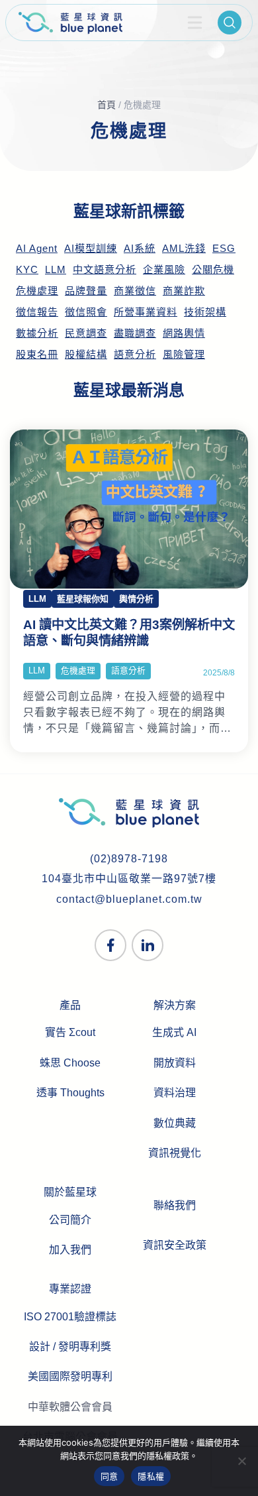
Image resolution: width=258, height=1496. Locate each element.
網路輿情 (184, 333)
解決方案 (174, 1005)
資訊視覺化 (174, 1153)
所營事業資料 (145, 312)
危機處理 (37, 291)
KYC (27, 269)
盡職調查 (135, 333)
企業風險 (164, 269)
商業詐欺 (184, 291)
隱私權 (151, 1476)
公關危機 (213, 269)
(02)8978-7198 (129, 858)
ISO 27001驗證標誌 (70, 1316)
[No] (241, 1460)
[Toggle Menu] (195, 22)
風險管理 (184, 354)
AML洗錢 (184, 248)
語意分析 (135, 354)
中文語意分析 (104, 269)
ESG (224, 248)
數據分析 (37, 333)
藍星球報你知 (82, 599)
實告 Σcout (70, 1032)
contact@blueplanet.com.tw (129, 899)
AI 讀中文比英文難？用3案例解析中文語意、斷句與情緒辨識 (129, 633)
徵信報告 (37, 312)
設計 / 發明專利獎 (70, 1346)
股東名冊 (37, 354)
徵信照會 (86, 312)
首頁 (106, 104)
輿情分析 (136, 599)
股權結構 (86, 354)
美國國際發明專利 (70, 1376)
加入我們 (70, 1249)
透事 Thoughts (70, 1092)
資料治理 (174, 1092)
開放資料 (174, 1062)
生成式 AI (174, 1032)
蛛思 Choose (70, 1062)
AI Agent (37, 248)
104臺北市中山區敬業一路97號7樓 (129, 878)
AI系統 (139, 248)
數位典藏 (174, 1123)
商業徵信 (135, 291)
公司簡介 (70, 1220)
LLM (55, 269)
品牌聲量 (86, 291)
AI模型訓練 (90, 248)
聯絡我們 (174, 1205)
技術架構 (205, 312)
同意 (109, 1476)
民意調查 (86, 333)
